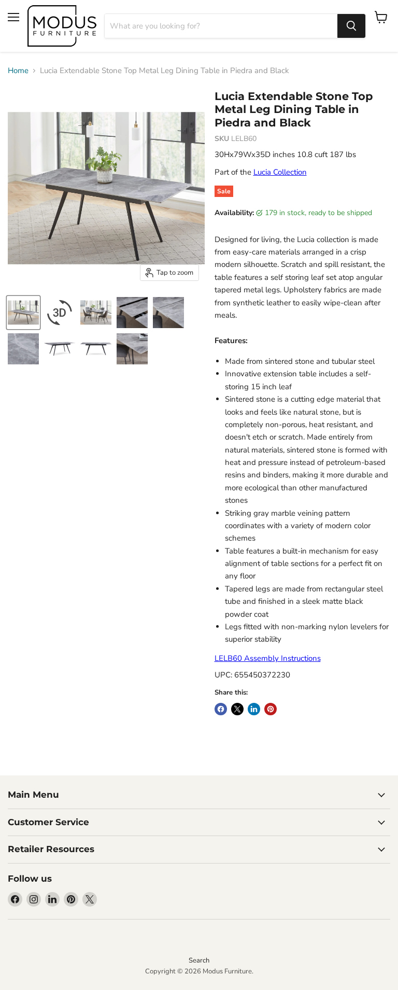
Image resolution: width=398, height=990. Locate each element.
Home (18, 70)
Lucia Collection (280, 172)
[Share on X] (237, 709)
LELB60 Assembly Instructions (268, 658)
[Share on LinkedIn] (254, 709)
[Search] (351, 26)
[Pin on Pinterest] (270, 709)
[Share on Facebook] (221, 709)
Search (199, 960)
